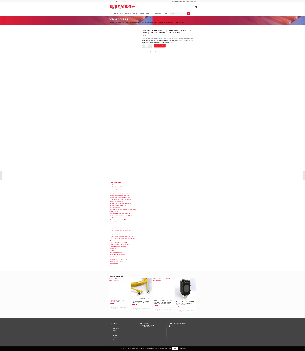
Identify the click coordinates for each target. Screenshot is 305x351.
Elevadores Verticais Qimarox (116, 201)
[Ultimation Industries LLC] (122, 7)
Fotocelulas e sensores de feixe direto (118, 259)
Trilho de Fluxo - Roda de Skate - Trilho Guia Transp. (121, 244)
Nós (113, 339)
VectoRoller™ (112, 250)
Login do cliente (193, 1)
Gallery (114, 333)
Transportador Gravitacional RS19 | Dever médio (120, 226)
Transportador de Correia (115, 224)
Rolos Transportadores (115, 217)
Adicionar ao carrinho (159, 45)
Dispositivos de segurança (116, 257)
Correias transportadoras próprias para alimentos (121, 199)
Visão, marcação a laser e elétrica (117, 252)
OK (175, 348)
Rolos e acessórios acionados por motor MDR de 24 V (121, 215)
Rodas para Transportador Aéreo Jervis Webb (120, 213)
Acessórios (112, 184)
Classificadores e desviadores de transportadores (121, 193)
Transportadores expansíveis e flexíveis (118, 242)
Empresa (115, 330)
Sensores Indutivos (114, 265)
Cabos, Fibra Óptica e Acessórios (117, 254)
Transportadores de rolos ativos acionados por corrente (122, 236)
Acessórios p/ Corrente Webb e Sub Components (120, 187)
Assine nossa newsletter (177, 1)
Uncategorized (113, 248)
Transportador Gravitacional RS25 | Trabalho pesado (121, 228)
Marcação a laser (114, 263)
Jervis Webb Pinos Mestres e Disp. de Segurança (120, 203)
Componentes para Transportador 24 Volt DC (120, 197)
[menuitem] (111, 14)
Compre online (118, 19)
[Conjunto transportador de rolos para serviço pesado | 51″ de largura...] (304, 175)
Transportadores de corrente (116, 234)
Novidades (115, 335)
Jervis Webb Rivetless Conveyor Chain (118, 205)
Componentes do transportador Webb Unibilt (119, 195)
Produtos (115, 326)
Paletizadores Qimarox (115, 207)
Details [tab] (144, 58)
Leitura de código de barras (116, 261)
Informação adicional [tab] (154, 58)
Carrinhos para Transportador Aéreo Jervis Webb (120, 191)
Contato (114, 337)
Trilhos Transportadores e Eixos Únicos (118, 246)
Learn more (183, 348)
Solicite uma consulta (176, 326)
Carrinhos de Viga (113, 189)
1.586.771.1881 (186, 1)
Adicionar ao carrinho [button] (115, 308)
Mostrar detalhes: (124, 307)
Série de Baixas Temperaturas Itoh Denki (119, 219)
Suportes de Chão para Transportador (118, 222)
